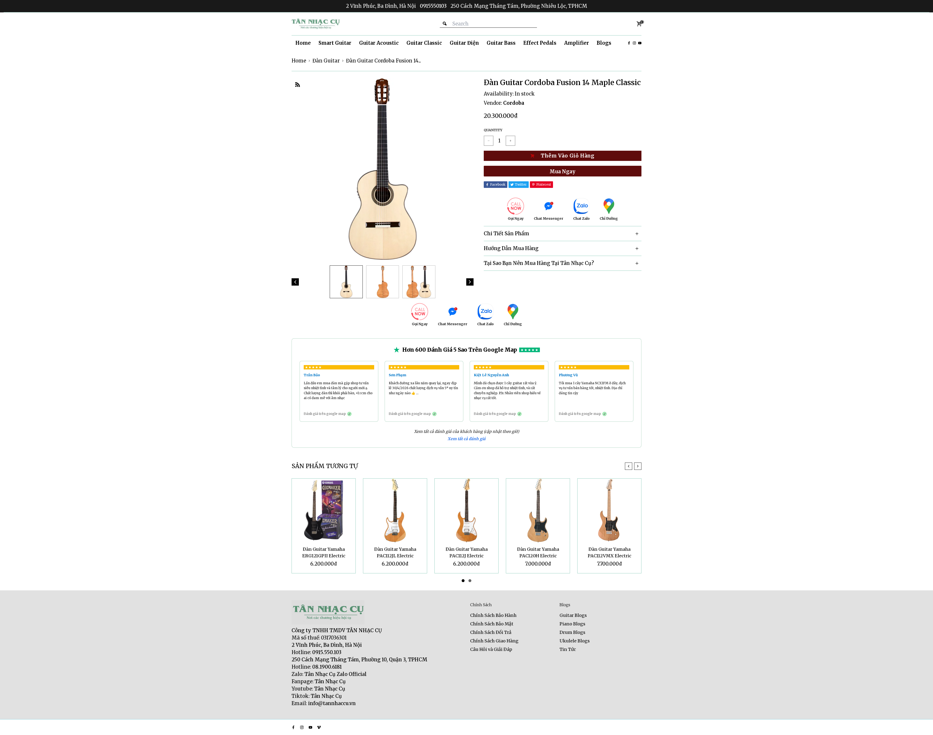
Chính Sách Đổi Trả (490, 632)
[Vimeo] (319, 727)
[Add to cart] (562, 156)
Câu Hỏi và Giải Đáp (491, 649)
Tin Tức (568, 649)
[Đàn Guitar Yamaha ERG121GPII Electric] (323, 510)
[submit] (444, 23)
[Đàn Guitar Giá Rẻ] (316, 23)
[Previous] (295, 282)
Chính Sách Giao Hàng (494, 641)
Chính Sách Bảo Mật (491, 624)
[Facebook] (629, 43)
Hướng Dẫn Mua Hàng (511, 248)
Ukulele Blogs (575, 641)
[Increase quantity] (510, 141)
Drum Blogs (572, 632)
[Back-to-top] (922, 725)
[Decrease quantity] (488, 141)
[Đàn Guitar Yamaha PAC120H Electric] (538, 510)
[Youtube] (639, 43)
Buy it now (562, 171)
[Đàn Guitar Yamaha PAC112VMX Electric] (609, 510)
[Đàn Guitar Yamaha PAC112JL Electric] (395, 510)
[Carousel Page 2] (469, 580)
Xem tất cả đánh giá (466, 438)
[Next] (470, 282)
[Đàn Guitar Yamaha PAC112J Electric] (466, 510)
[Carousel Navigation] (633, 466)
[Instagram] (634, 43)
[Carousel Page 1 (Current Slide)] (463, 580)
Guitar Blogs (573, 615)
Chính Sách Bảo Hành (493, 615)
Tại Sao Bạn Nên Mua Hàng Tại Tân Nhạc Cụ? (539, 263)
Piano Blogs (572, 624)
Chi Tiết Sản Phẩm (506, 233)
